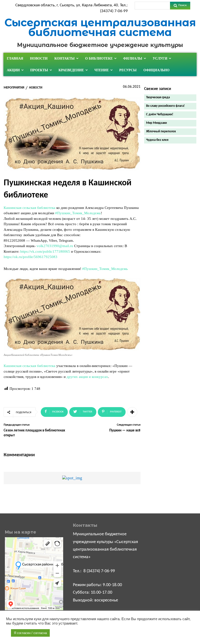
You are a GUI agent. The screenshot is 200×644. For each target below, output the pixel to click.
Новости (35, 87)
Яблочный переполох (161, 131)
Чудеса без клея (157, 140)
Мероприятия (14, 87)
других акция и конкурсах (87, 377)
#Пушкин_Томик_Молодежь (78, 213)
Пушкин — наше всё (124, 430)
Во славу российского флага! (165, 105)
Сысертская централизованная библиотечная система (100, 27)
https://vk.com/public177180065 (45, 251)
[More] (132, 412)
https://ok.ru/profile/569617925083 (30, 257)
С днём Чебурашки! (159, 114)
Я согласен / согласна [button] (30, 633)
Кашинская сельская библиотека (29, 208)
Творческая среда (158, 97)
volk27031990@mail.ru (55, 246)
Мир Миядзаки (156, 123)
